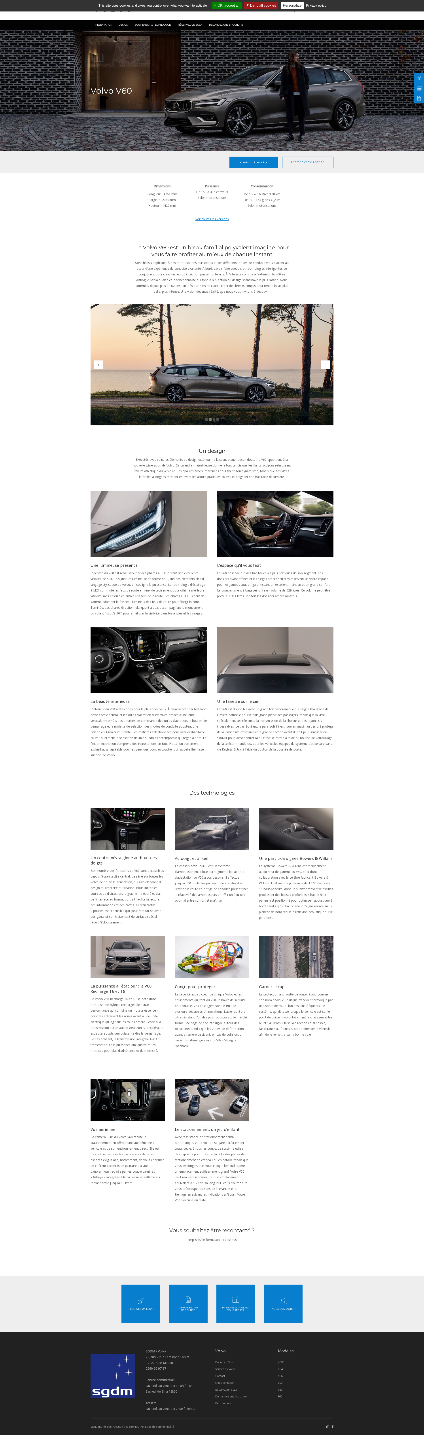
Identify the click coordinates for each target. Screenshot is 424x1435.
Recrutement (223, 1403)
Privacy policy (316, 5)
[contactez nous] (419, 78)
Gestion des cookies (126, 1427)
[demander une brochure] (419, 98)
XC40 (281, 1369)
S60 (280, 1396)
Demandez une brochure (231, 1396)
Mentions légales (101, 1427)
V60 (280, 1389)
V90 (280, 1383)
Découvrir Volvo (225, 1362)
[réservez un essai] (419, 88)
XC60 (281, 1376)
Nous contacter (225, 1383)
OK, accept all (228, 5)
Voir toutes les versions (212, 219)
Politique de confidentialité (157, 1427)
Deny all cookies (262, 5)
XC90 (281, 1362)
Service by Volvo (225, 1369)
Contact (220, 1376)
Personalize (292, 5)
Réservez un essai (226, 1389)
